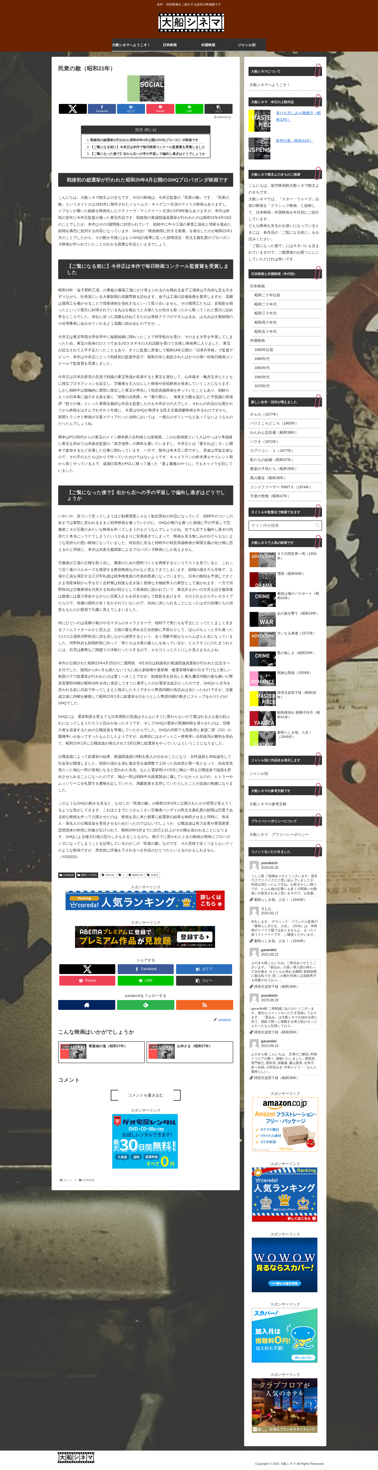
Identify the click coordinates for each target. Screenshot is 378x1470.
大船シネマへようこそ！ (269, 85)
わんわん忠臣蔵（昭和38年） (274, 432)
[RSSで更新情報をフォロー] (204, 1005)
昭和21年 (137, 875)
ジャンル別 (258, 774)
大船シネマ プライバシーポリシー (279, 835)
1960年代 (262, 377)
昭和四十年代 (265, 322)
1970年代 (262, 386)
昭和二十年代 (89, 875)
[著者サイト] (86, 1005)
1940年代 (262, 359)
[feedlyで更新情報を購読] (145, 1005)
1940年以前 (263, 350)
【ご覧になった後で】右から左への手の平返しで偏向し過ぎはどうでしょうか (147, 153)
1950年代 (262, 368)
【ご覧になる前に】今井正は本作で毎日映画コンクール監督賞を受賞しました (147, 147)
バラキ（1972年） (265, 442)
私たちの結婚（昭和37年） (272, 460)
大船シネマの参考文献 (268, 804)
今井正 (155, 875)
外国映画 (257, 341)
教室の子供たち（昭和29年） (274, 469)
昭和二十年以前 (267, 295)
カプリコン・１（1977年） (272, 451)
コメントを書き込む (145, 1095)
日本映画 (68, 875)
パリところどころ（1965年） (274, 423)
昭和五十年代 (265, 332)
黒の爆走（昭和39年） (268, 478)
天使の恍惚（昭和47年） (270, 496)
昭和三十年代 (265, 313)
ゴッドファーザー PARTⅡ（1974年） (281, 487)
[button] (317, 525)
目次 (139, 129)
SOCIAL (110, 875)
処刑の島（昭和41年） (294, 141)
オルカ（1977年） (265, 414)
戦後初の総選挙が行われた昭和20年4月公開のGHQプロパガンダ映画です (144, 140)
